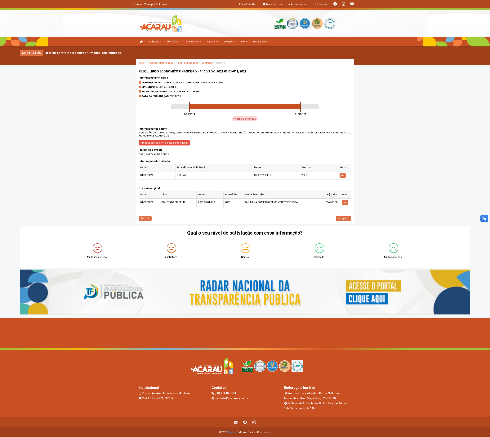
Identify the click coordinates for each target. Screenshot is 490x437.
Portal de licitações (187, 62)
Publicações (260, 41)
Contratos (207, 62)
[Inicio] (141, 41)
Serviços (229, 41)
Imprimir (344, 218)
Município (173, 41)
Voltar (146, 218)
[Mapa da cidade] (245, 332)
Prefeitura (154, 41)
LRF (243, 41)
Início (142, 62)
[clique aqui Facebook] (245, 422)
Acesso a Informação (161, 62)
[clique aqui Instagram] (254, 422)
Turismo (211, 41)
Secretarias (192, 41)
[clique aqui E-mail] (236, 422)
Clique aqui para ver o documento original (165, 142)
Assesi (231, 432)
